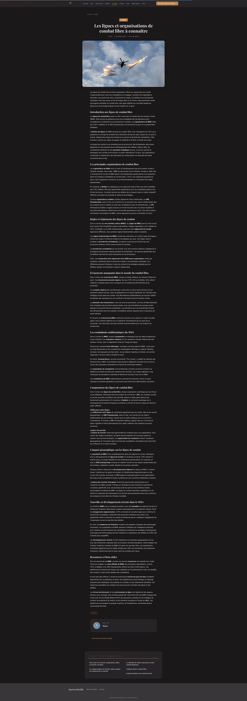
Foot (128, 3)
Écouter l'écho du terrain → (167, 3)
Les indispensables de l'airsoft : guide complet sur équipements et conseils (104, 670)
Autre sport (99, 3)
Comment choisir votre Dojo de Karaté (139, 673)
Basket (107, 3)
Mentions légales (91, 689)
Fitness (122, 3)
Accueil (85, 3)
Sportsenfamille (76, 689)
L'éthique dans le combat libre (136, 669)
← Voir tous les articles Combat (101, 638)
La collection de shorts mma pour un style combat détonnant (140, 664)
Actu (91, 3)
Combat (114, 3)
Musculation (136, 3)
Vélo (143, 3)
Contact (101, 689)
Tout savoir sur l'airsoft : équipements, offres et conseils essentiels (104, 664)
